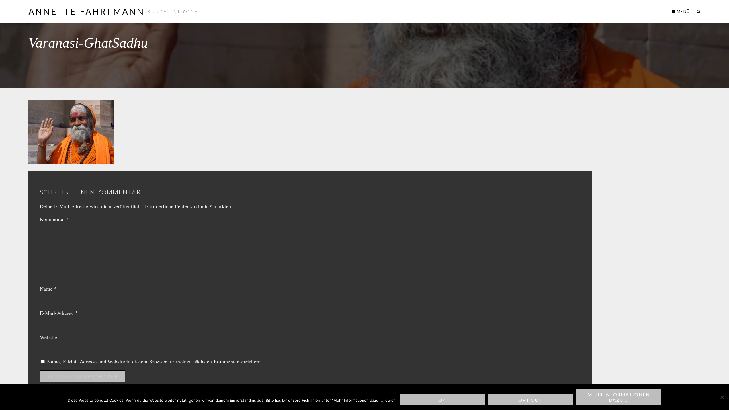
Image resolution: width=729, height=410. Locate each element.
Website (48, 337)
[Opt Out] (722, 397)
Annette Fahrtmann (86, 11)
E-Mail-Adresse (59, 312)
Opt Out (530, 400)
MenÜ (683, 11)
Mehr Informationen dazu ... (618, 397)
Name (48, 288)
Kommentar (54, 219)
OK (442, 400)
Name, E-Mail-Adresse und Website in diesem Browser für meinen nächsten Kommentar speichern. (154, 361)
